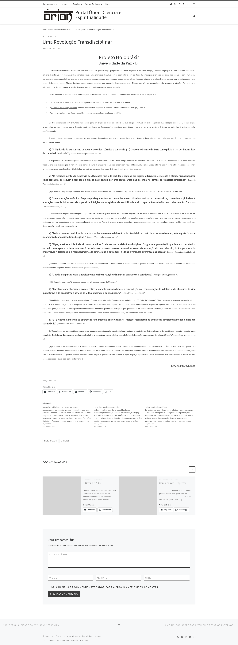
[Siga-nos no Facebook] (175, 4)
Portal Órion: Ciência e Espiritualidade (67, 636)
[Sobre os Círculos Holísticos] (171, 417)
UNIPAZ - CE (71, 29)
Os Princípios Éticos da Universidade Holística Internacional (75, 113)
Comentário (58, 554)
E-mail (102, 578)
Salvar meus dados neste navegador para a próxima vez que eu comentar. (105, 587)
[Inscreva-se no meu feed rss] (171, 4)
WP (58, 640)
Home (45, 29)
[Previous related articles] (186, 469)
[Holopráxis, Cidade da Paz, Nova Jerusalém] (68, 417)
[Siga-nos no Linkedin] (183, 4)
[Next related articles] (192, 469)
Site (148, 578)
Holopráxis (82, 29)
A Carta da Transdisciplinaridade (64, 108)
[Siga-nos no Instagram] (179, 4)
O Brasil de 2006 (92, 483)
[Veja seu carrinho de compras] (194, 4)
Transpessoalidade (57, 29)
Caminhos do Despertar (172, 483)
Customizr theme (81, 640)
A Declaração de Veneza (61, 102)
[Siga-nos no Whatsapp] (187, 4)
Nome (53, 578)
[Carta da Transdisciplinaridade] (119, 417)
